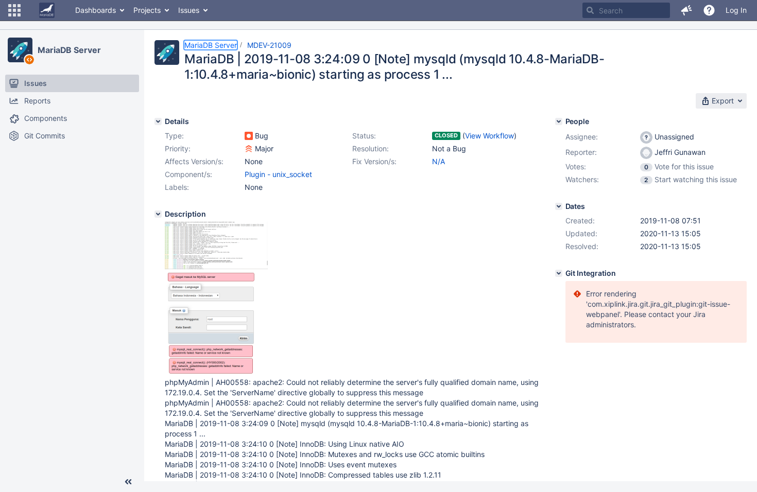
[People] (558, 121)
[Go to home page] (47, 10)
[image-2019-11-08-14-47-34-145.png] (216, 266)
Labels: (177, 187)
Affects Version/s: (194, 161)
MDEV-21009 (269, 45)
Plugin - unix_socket (278, 174)
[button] (14, 10)
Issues (188, 10)
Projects (147, 10)
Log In (736, 10)
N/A (438, 161)
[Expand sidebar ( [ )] (128, 481)
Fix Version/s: (374, 161)
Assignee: (581, 136)
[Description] (158, 214)
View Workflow (489, 135)
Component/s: (188, 174)
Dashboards (95, 10)
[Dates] (558, 206)
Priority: (178, 148)
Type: (174, 135)
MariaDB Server (69, 50)
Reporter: (581, 152)
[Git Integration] (558, 273)
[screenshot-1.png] (211, 371)
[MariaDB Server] (20, 50)
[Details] (158, 121)
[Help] (709, 10)
